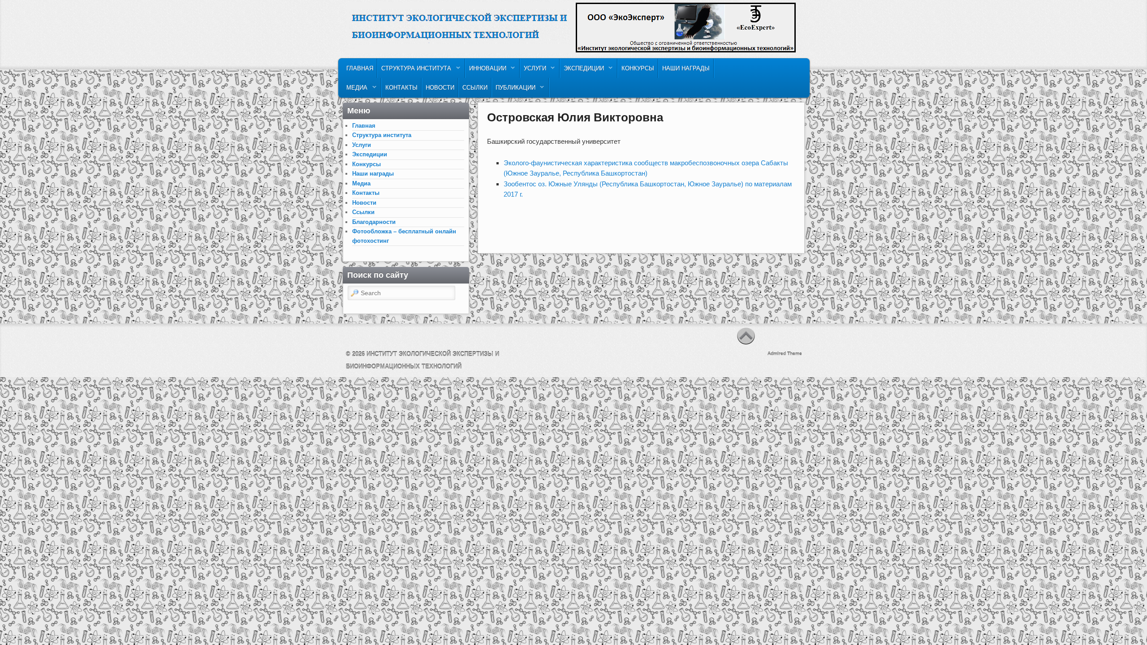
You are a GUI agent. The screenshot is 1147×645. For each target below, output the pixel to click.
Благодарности (374, 222)
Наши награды (686, 68)
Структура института (414, 70)
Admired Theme (785, 353)
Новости (440, 87)
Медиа (355, 89)
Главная (359, 68)
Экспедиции (582, 70)
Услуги (533, 70)
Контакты (401, 87)
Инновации (486, 70)
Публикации (513, 89)
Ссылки (474, 87)
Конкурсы (637, 68)
